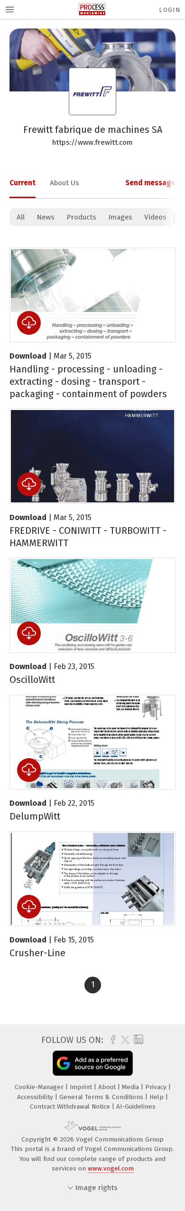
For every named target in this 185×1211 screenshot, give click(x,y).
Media (131, 1087)
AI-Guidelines (136, 1106)
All (21, 217)
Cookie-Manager (40, 1087)
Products (81, 217)
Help (157, 1097)
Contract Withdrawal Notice (71, 1106)
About (108, 1087)
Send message (150, 183)
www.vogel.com (111, 1168)
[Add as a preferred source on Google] (93, 1063)
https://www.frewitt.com (92, 142)
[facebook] (110, 1040)
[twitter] (122, 1040)
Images (120, 217)
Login (169, 10)
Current (22, 183)
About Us (64, 183)
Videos (155, 217)
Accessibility (36, 1097)
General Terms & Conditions (102, 1097)
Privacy (156, 1087)
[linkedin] (137, 1040)
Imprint (82, 1087)
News (46, 217)
